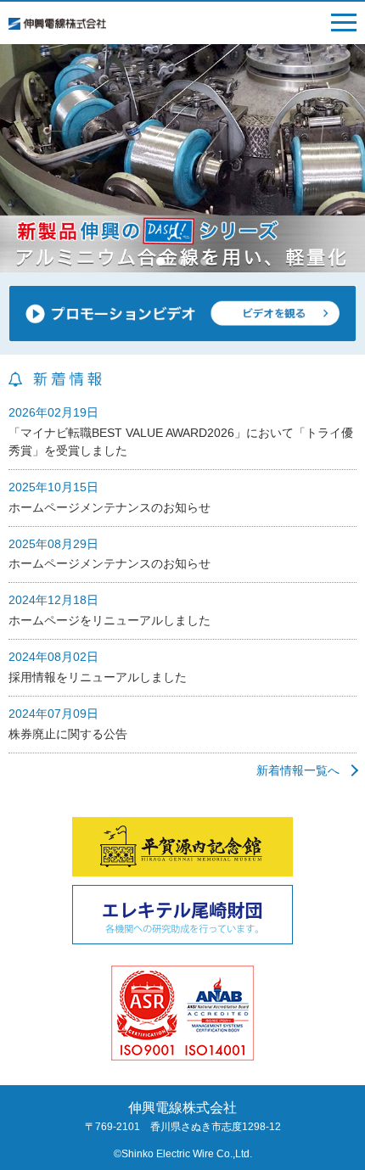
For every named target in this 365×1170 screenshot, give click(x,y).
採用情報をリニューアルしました (97, 677)
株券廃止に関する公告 (67, 734)
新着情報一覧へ (298, 770)
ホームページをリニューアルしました (109, 620)
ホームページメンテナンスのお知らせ (109, 507)
